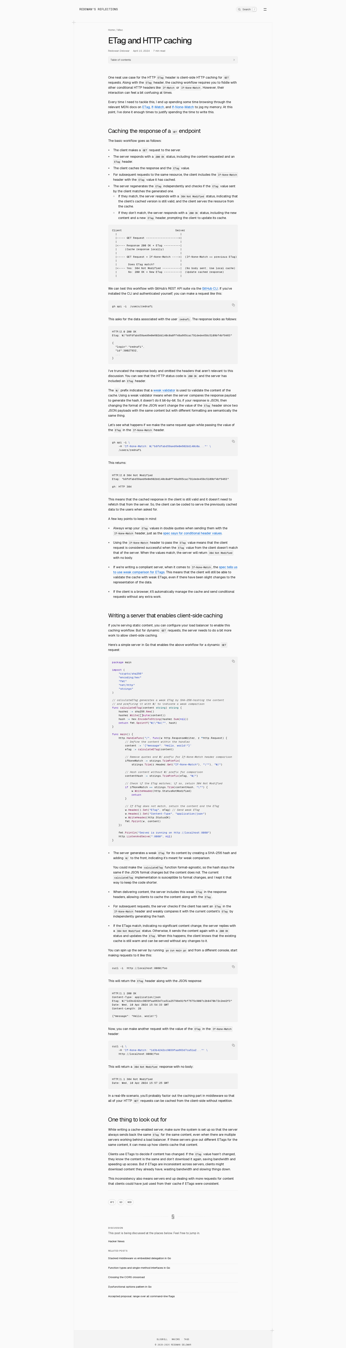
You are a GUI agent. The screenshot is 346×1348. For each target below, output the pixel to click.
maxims (176, 1339)
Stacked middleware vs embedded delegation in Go (139, 1258)
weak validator (164, 390)
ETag (146, 107)
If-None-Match (183, 107)
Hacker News (116, 1241)
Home (111, 30)
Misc (120, 30)
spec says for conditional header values (192, 533)
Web (130, 1202)
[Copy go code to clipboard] (233, 661)
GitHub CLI (210, 288)
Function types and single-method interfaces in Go (139, 1267)
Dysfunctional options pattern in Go (130, 1286)
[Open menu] (263, 9)
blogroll (162, 1339)
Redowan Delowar (119, 50)
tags (186, 1339)
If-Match (157, 107)
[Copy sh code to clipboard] (233, 305)
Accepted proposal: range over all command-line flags (141, 1296)
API (112, 1202)
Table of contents (120, 59)
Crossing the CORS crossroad (126, 1277)
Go (120, 1202)
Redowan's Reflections (98, 9)
